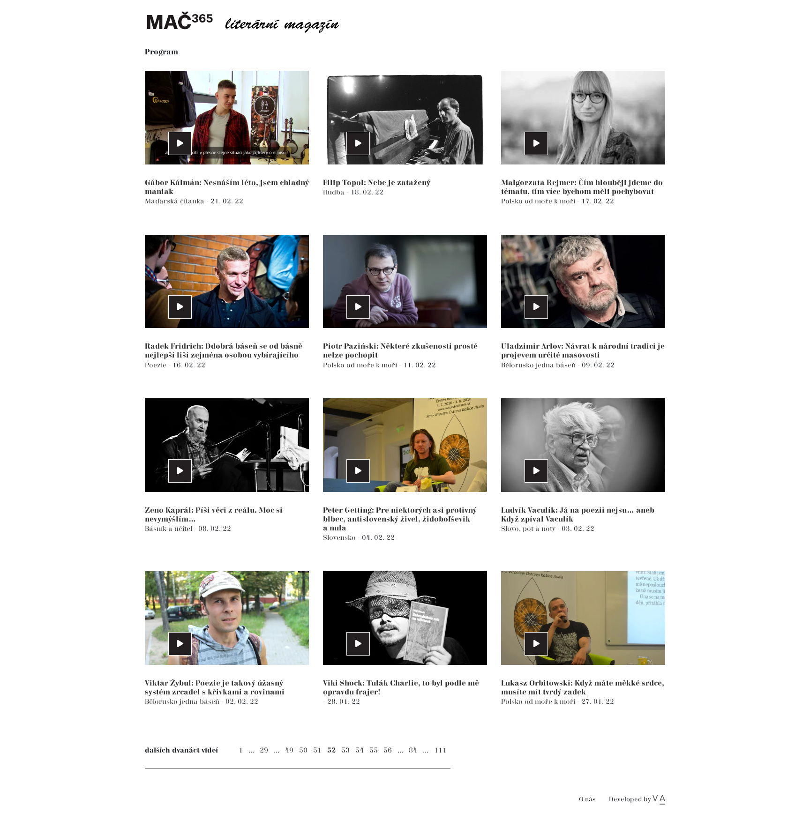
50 (303, 750)
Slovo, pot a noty (529, 528)
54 (359, 750)
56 (387, 750)
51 (317, 750)
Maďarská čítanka (175, 201)
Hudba (334, 192)
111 (440, 750)
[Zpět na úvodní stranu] (250, 21)
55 (373, 750)
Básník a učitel (169, 528)
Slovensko (340, 537)
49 (289, 750)
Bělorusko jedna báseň (539, 365)
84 (413, 750)
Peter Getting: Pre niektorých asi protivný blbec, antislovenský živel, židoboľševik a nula (400, 519)
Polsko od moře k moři (539, 201)
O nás (587, 800)
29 (264, 750)
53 (345, 750)
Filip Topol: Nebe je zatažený (376, 183)
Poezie (156, 365)
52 (331, 750)
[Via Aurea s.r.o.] (658, 799)
